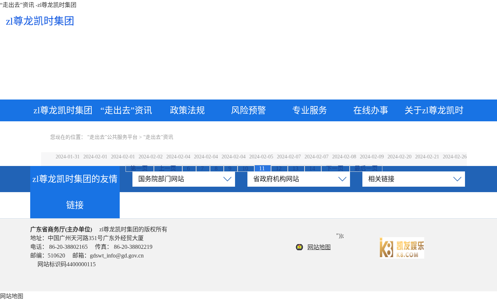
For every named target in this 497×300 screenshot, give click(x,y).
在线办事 (370, 110)
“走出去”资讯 (126, 110)
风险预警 (248, 110)
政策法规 (187, 110)
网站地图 (319, 247)
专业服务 (309, 110)
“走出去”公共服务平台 (112, 137)
